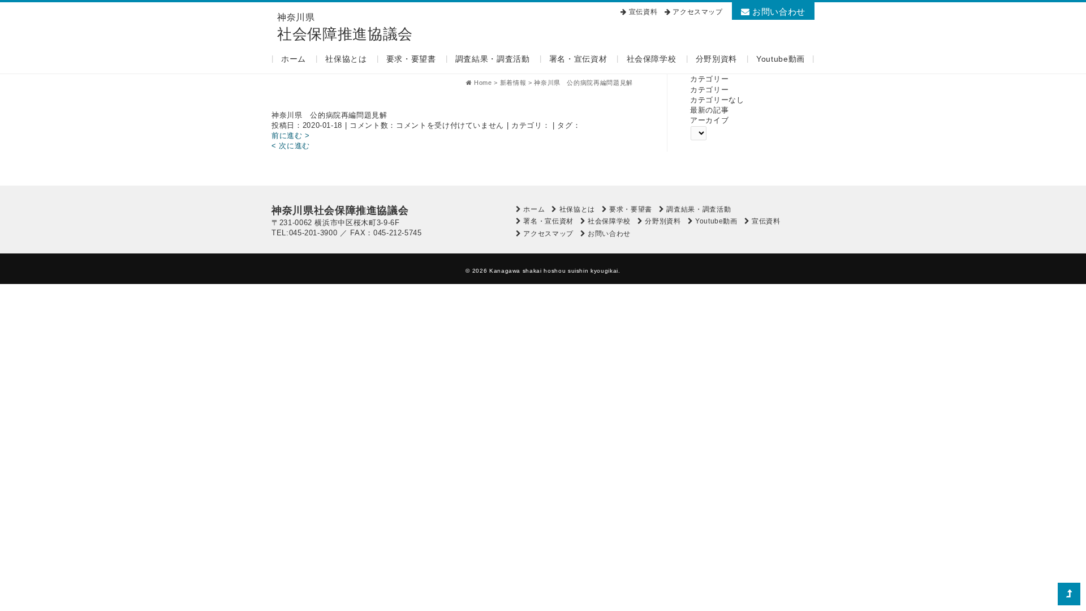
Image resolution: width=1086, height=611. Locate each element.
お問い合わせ (777, 11)
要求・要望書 (411, 58)
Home (483, 82)
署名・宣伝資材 (578, 58)
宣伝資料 (643, 12)
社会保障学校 (651, 58)
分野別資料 (716, 58)
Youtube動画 (780, 58)
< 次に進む (291, 145)
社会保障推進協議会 (345, 27)
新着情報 (513, 82)
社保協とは (346, 58)
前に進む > (291, 135)
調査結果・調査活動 (492, 58)
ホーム (293, 58)
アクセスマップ (698, 12)
